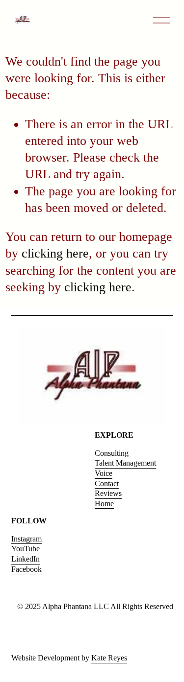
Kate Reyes (109, 658)
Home (104, 503)
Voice (103, 473)
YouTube (25, 548)
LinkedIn (25, 559)
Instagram (26, 539)
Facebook (26, 569)
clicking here (55, 253)
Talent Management (125, 463)
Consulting (112, 453)
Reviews (108, 493)
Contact (107, 483)
